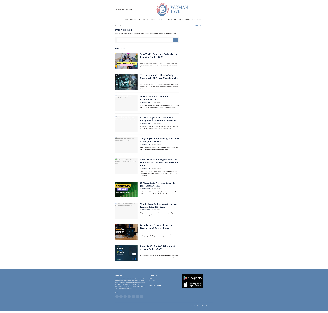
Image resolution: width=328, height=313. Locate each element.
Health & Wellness (166, 19)
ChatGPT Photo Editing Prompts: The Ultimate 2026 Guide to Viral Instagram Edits (159, 163)
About (150, 278)
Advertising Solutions (155, 285)
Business (154, 19)
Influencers (178, 19)
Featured (145, 19)
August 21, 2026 (156, 60)
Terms (150, 283)
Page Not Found (124, 25)
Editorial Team (146, 60)
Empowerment (135, 19)
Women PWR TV (190, 19)
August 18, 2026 (156, 252)
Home (126, 19)
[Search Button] (175, 40)
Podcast (200, 19)
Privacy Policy (153, 280)
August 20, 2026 (156, 123)
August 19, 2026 (156, 188)
